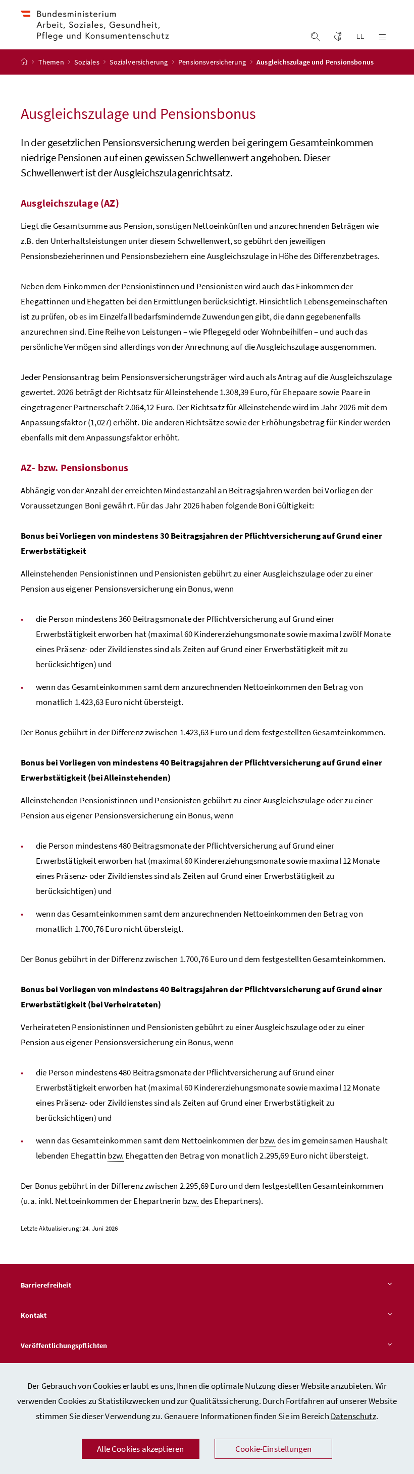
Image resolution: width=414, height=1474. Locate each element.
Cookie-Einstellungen (273, 1448)
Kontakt (33, 1315)
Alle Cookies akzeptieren (140, 1448)
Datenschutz (353, 1416)
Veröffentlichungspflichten (64, 1345)
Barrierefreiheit (46, 1285)
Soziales (87, 62)
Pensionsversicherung (213, 62)
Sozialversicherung (139, 62)
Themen (52, 62)
